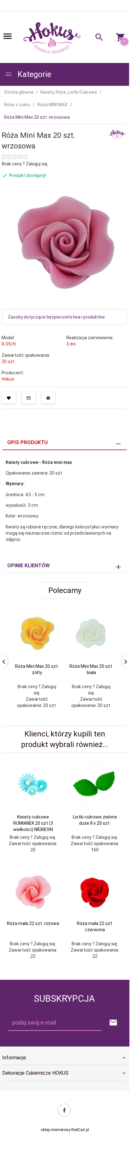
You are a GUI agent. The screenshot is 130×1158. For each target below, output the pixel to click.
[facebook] (64, 1110)
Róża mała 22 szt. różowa (33, 923)
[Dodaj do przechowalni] (9, 398)
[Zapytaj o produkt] (28, 398)
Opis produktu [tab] (27, 442)
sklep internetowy (55, 1130)
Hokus (8, 379)
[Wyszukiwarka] (96, 38)
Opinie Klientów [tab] (28, 566)
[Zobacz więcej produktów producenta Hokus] (117, 134)
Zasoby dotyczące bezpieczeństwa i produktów (56, 316)
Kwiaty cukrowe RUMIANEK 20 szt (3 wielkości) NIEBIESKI (33, 823)
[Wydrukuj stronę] (48, 398)
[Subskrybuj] (113, 1023)
